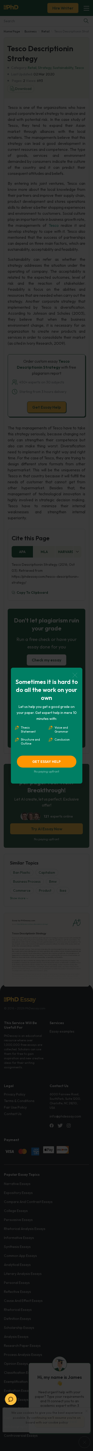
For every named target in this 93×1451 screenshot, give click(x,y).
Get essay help (46, 761)
